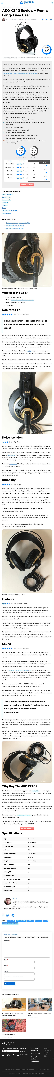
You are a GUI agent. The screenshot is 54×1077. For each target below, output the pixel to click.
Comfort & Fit (10, 164)
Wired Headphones (10, 923)
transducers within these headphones (19, 670)
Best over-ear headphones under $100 (18, 223)
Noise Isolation (9, 167)
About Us (46, 1048)
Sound (10, 178)
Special (38, 921)
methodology (30, 57)
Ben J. (6, 19)
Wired (45, 921)
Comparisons (24, 1055)
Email (6, 965)
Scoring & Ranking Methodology (35, 1059)
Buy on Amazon (27, 185)
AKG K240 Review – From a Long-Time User (21, 7)
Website (6, 971)
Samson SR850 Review (8, 1034)
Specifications (6, 213)
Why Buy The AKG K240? (9, 210)
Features (10, 174)
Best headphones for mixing (15, 225)
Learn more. (14, 58)
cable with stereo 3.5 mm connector (22, 300)
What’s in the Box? (7, 194)
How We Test (35, 1054)
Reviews (30, 921)
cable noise (13, 464)
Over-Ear (8, 7)
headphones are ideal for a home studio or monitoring (20, 73)
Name (6, 959)
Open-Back (21, 921)
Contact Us (47, 1050)
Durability (10, 171)
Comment (7, 940)
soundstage (11, 455)
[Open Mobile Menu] (2, 3)
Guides (22, 1051)
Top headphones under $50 (14, 228)
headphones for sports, (24, 815)
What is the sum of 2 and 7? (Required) (13, 976)
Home (3, 7)
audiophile (35, 791)
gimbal (29, 351)
